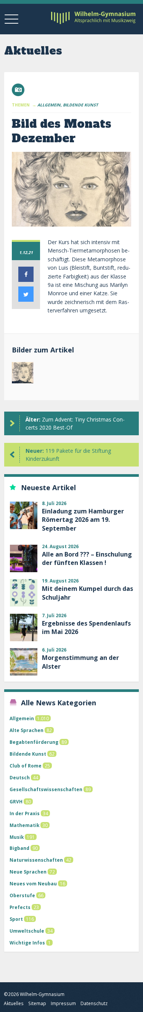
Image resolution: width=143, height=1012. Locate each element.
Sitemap (37, 1003)
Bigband (19, 848)
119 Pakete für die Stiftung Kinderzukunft (68, 454)
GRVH (16, 801)
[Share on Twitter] (26, 299)
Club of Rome (26, 766)
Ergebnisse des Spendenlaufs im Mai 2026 (86, 627)
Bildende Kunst (28, 754)
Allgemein (22, 718)
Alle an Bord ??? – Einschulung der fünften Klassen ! (87, 558)
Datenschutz (94, 1003)
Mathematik (24, 825)
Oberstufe (22, 895)
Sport (16, 919)
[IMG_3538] (23, 374)
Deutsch (20, 777)
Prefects (20, 907)
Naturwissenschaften (36, 860)
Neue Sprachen (28, 872)
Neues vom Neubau (33, 883)
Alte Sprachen (26, 730)
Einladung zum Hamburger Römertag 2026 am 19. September (83, 520)
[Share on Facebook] (26, 279)
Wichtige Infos (27, 943)
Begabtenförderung (34, 742)
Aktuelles (14, 1003)
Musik (17, 837)
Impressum (63, 1003)
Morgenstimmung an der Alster (80, 661)
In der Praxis (25, 813)
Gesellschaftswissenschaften (46, 789)
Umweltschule (27, 931)
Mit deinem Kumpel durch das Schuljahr (87, 592)
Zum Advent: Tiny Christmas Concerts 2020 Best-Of (75, 423)
